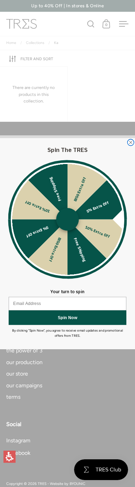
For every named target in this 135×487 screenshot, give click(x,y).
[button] (9, 457)
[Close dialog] (130, 142)
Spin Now (68, 317)
